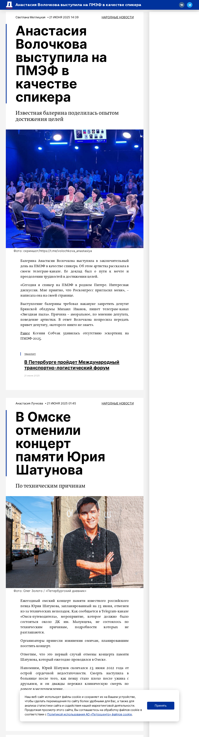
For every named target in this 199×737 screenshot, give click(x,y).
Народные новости (118, 17)
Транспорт (30, 354)
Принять (161, 705)
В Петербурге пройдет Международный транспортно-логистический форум (71, 365)
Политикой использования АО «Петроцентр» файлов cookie (89, 714)
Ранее (25, 333)
